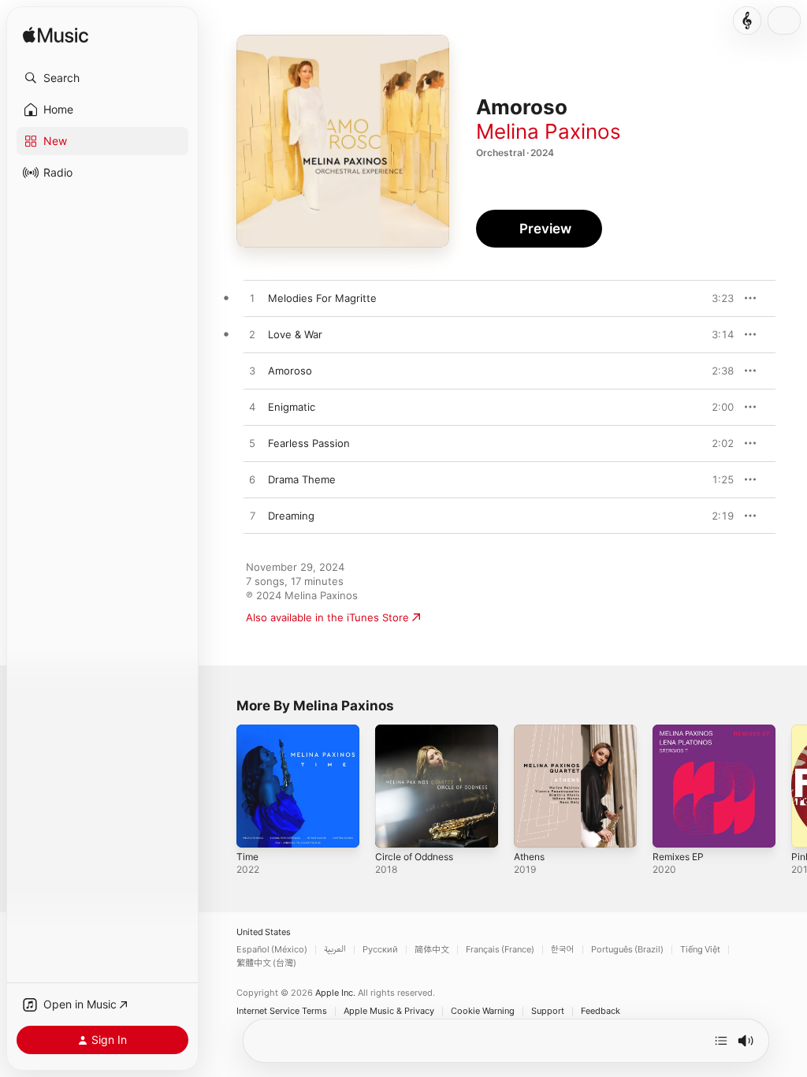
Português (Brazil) (627, 949)
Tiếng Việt (700, 949)
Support (547, 1011)
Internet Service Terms (281, 1011)
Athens (529, 857)
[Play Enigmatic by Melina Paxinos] (252, 408)
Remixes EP (678, 857)
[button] (102, 78)
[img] (55, 36)
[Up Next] (721, 1041)
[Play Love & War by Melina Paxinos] (252, 335)
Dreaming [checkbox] (291, 515)
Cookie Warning (483, 1011)
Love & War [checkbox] (295, 334)
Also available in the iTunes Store (327, 617)
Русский (380, 949)
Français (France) (500, 949)
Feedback (600, 1011)
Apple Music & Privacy (389, 1011)
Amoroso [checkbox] (290, 370)
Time (247, 857)
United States (263, 932)
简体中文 (432, 949)
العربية (335, 949)
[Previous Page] (221, 786)
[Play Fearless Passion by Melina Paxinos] (252, 444)
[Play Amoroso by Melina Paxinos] (252, 371)
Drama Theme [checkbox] (302, 479)
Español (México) (271, 949)
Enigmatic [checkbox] (291, 407)
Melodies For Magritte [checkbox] (322, 298)
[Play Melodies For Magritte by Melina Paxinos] (252, 299)
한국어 (563, 949)
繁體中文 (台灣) (266, 963)
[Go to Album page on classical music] (747, 20)
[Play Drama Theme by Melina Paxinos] (252, 480)
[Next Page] (791, 786)
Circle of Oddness (414, 857)
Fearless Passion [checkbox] (309, 443)
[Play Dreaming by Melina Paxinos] (252, 516)
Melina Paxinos (548, 131)
